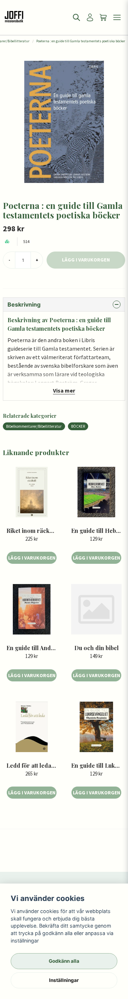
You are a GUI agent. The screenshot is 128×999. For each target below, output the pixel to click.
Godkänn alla (64, 961)
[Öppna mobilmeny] (117, 17)
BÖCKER (78, 426)
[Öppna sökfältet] (76, 17)
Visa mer (64, 390)
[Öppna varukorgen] (103, 17)
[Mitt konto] (90, 17)
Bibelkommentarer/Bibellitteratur (34, 426)
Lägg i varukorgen (31, 558)
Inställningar (64, 980)
